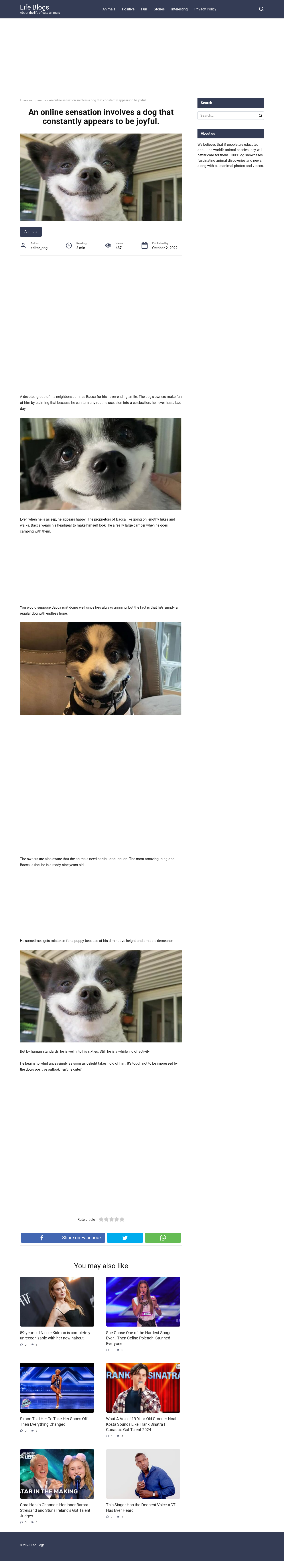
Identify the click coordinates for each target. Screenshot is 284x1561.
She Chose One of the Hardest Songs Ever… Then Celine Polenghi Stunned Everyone (138, 1338)
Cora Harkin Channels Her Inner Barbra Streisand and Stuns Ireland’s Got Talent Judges (55, 1510)
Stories (159, 9)
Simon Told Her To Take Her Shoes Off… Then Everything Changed (55, 1422)
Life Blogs (34, 7)
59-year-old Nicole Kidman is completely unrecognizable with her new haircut (55, 1336)
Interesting (179, 9)
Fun (144, 9)
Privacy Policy (205, 9)
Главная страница (33, 100)
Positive (128, 9)
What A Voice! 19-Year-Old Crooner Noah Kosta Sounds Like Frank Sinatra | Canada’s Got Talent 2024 (142, 1424)
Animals (109, 9)
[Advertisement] (142, 62)
